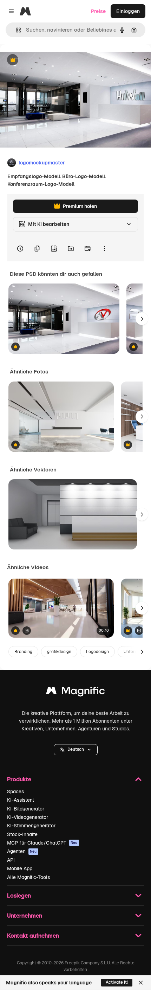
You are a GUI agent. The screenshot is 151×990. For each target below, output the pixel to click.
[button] (76, 749)
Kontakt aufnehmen (33, 935)
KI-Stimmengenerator (31, 825)
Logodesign (97, 651)
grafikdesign (59, 651)
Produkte (19, 779)
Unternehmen (24, 915)
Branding (23, 651)
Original (45, 60)
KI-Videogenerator (27, 817)
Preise (98, 11)
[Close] (141, 982)
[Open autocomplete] (15, 30)
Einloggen (128, 11)
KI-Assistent (20, 800)
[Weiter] (142, 319)
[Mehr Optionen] (104, 249)
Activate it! (117, 982)
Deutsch (75, 749)
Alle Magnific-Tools (28, 877)
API (11, 860)
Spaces (15, 791)
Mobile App (19, 868)
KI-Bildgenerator (25, 809)
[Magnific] (75, 692)
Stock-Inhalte (22, 834)
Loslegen (19, 895)
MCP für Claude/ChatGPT (42, 843)
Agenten (22, 851)
